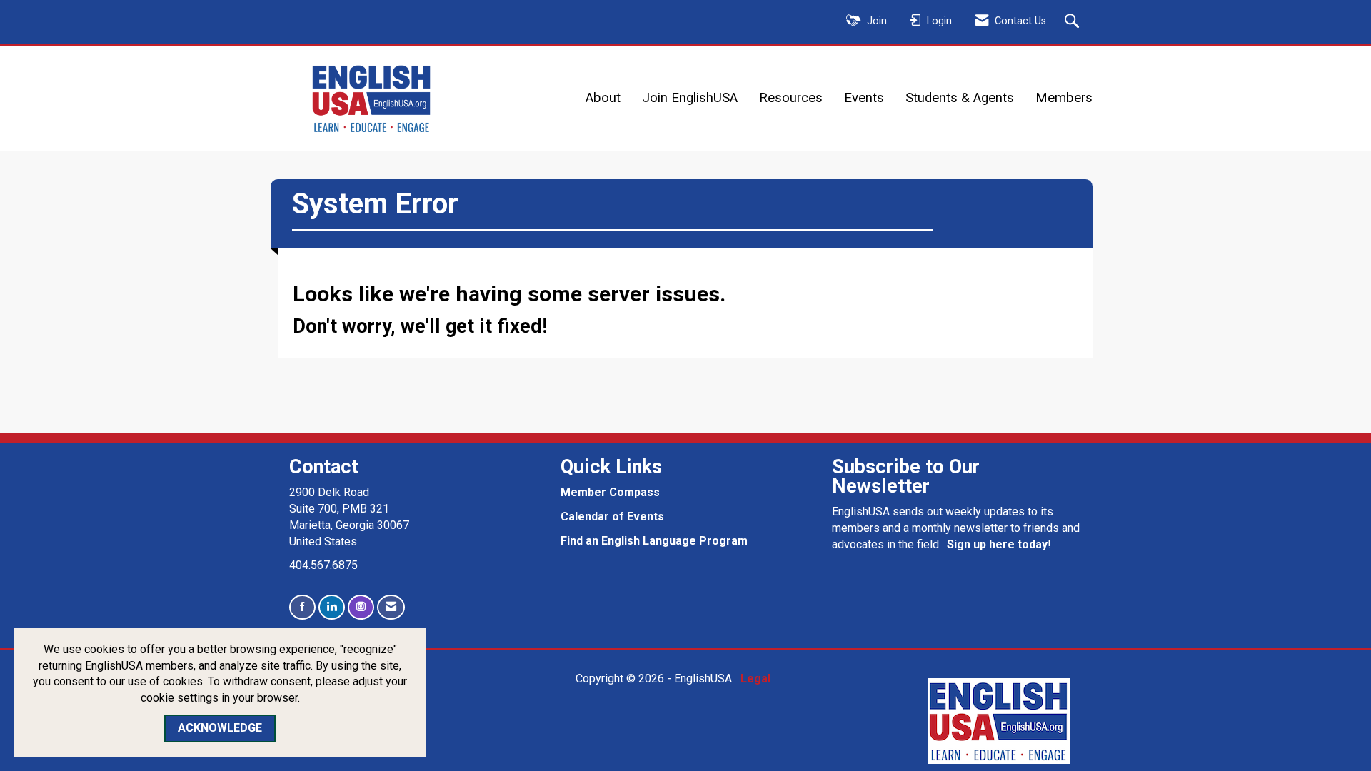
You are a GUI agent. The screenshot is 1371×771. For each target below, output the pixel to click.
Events (864, 98)
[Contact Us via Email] (391, 607)
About (603, 98)
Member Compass (610, 492)
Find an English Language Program (654, 541)
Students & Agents (959, 98)
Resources (791, 98)
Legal (755, 678)
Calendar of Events (612, 516)
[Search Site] (1074, 22)
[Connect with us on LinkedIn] (331, 607)
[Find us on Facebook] (302, 607)
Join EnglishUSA (690, 98)
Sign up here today (997, 544)
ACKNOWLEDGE (220, 728)
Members (1064, 98)
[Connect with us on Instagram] (361, 607)
